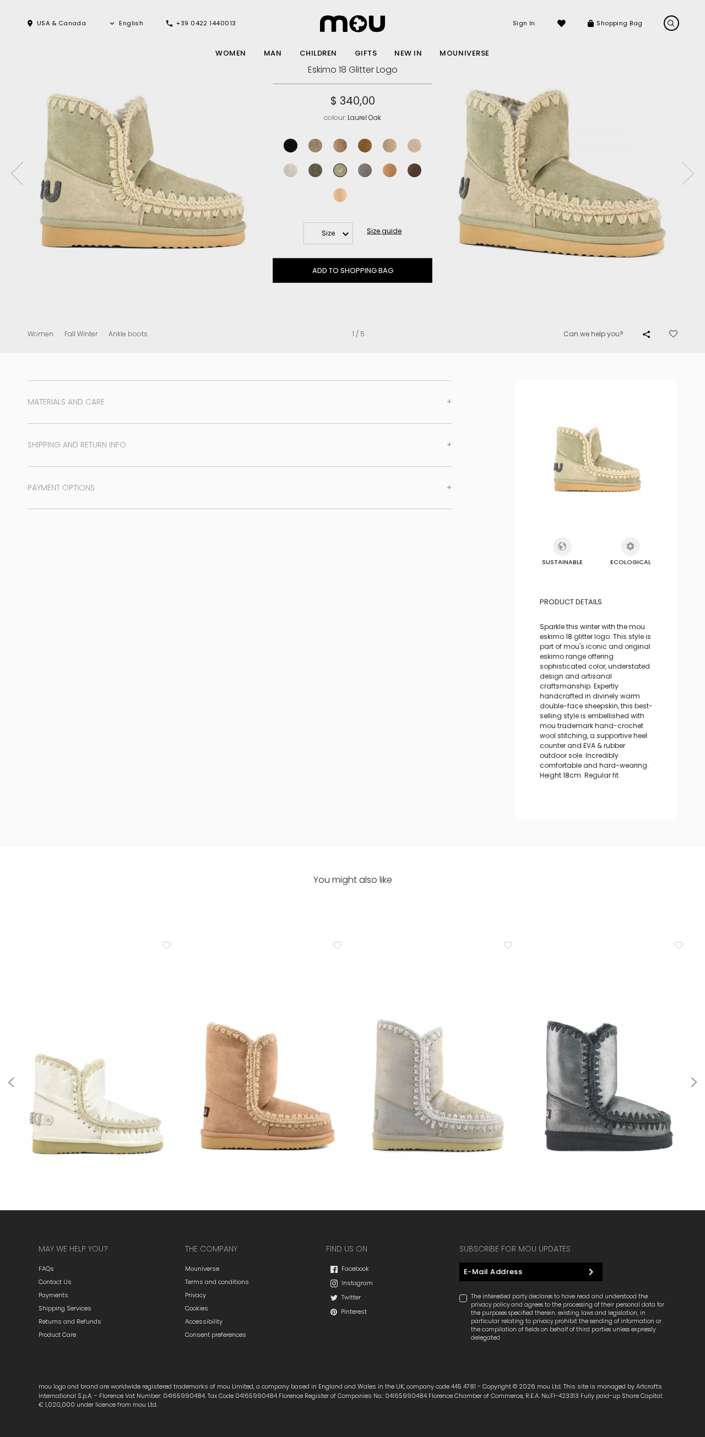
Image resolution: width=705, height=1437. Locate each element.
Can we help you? (593, 333)
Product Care (57, 1334)
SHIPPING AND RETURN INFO (77, 444)
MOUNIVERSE (464, 53)
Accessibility (204, 1321)
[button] (56, 23)
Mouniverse (202, 1268)
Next (687, 173)
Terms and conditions (217, 1281)
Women (230, 53)
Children (318, 53)
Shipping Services (65, 1308)
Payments (53, 1295)
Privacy (195, 1295)
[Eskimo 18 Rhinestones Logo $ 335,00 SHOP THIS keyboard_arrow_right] (96, 1055)
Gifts (366, 53)
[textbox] (328, 233)
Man (273, 53)
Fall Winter (80, 333)
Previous (17, 173)
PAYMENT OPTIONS (61, 487)
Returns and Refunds (70, 1321)
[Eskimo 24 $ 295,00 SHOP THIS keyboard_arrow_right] (267, 1055)
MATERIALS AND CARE (66, 401)
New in (408, 53)
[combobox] (328, 233)
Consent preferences (215, 1334)
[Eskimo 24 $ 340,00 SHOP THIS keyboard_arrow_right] (438, 1055)
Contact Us (55, 1281)
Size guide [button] (384, 231)
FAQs (46, 1268)
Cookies (196, 1308)
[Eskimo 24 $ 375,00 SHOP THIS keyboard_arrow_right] (608, 1055)
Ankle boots (128, 333)
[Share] (646, 334)
